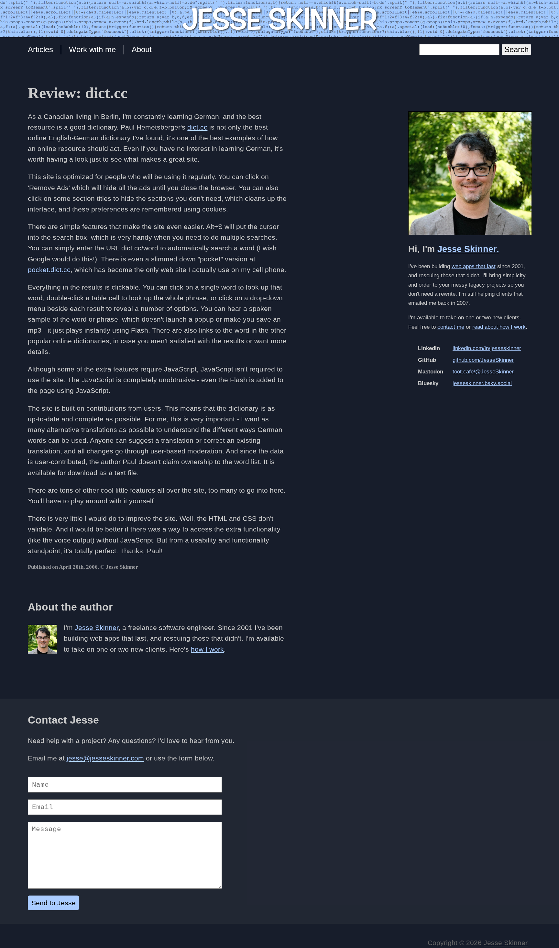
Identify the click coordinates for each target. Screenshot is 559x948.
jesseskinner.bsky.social (482, 383)
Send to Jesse (53, 903)
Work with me (92, 49)
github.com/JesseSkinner (483, 360)
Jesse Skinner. (468, 249)
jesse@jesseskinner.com (105, 758)
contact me (450, 327)
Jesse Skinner (96, 627)
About (142, 49)
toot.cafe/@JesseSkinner (483, 372)
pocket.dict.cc (49, 269)
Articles (40, 49)
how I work (207, 649)
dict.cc (197, 127)
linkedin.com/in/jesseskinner (487, 348)
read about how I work (499, 327)
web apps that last (474, 266)
